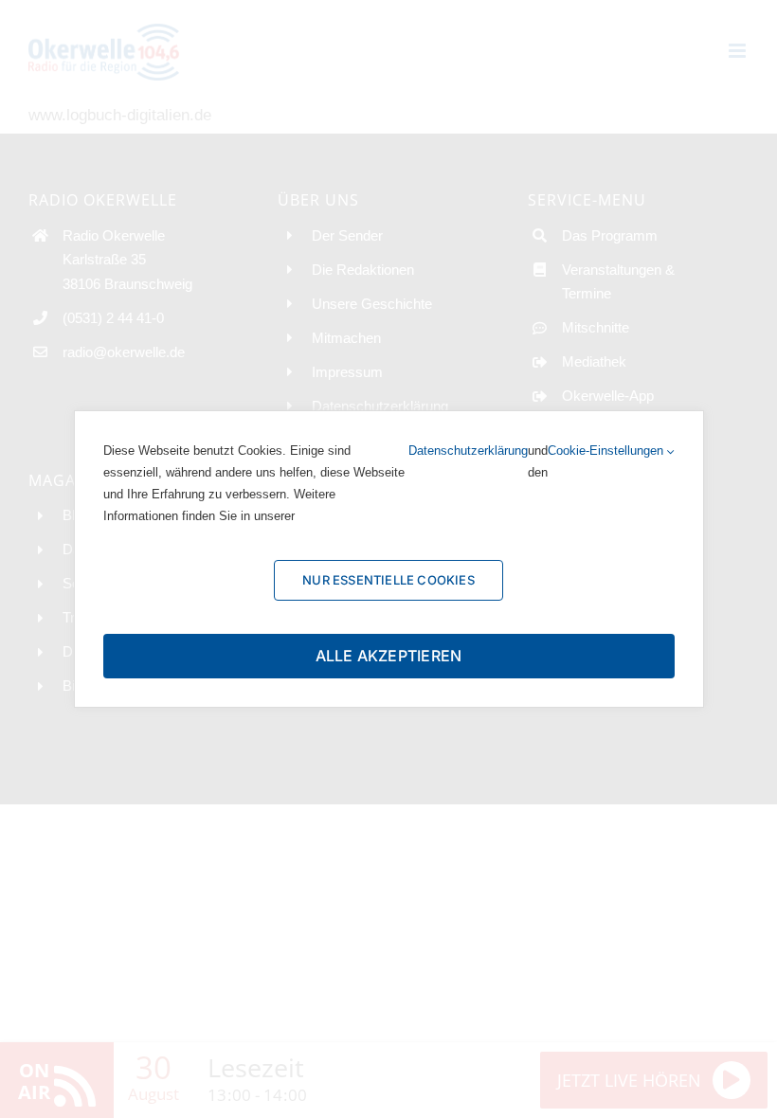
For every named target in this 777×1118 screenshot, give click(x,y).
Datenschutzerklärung (468, 450)
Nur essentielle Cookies (388, 579)
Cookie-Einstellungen (607, 450)
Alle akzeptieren (389, 655)
